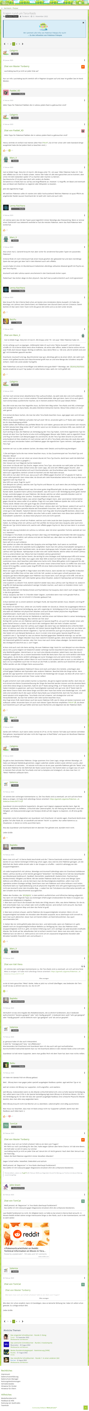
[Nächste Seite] (22, 44)
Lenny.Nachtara (78, 366)
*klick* (45, 143)
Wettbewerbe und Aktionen (19, 1339)
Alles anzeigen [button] (44, 978)
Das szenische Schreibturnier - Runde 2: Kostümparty (31, 1343)
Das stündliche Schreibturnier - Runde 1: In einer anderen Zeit (35, 1358)
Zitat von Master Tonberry (16, 66)
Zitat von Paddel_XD (14, 130)
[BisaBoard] (5, 3)
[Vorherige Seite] (4, 44)
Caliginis (27, 895)
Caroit (12, 1337)
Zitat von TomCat (12, 1200)
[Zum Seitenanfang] (85, 1407)
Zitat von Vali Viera (13, 964)
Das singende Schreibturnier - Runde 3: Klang (28, 1335)
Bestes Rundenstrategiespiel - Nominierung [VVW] (30, 1350)
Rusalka (13, 1353)
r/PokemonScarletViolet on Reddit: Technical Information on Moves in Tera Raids (24, 1249)
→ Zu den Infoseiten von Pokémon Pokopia (45, 35)
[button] (86, 3)
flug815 (24, 1173)
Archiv (13, 1355)
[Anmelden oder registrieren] (80, 3)
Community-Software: (44, 1408)
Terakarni (25, 16)
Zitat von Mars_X (12, 335)
